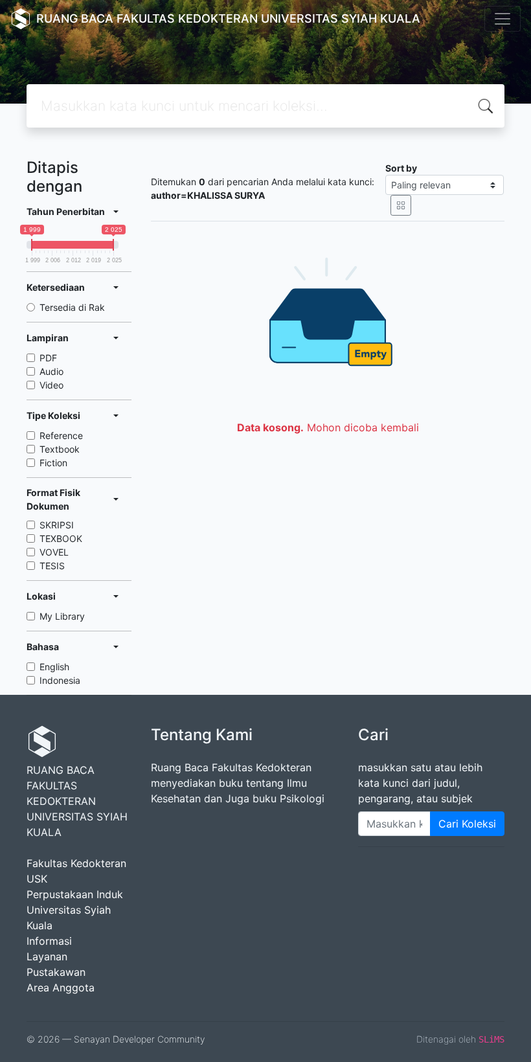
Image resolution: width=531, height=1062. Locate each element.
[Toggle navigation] (502, 19)
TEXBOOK (61, 538)
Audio (51, 371)
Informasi (49, 940)
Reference (61, 435)
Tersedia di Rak (72, 307)
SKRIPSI (57, 524)
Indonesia (60, 680)
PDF (48, 357)
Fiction (53, 462)
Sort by (401, 168)
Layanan (47, 956)
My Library (62, 616)
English (54, 666)
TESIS (52, 565)
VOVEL (54, 552)
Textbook (60, 449)
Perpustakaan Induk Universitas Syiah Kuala (75, 910)
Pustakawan (56, 972)
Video (51, 384)
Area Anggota (61, 987)
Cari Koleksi (467, 823)
